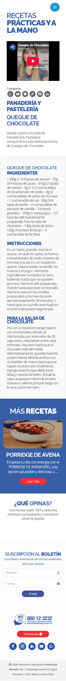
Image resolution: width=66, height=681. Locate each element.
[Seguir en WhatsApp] (51, 646)
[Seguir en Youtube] (41, 646)
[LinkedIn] (47, 95)
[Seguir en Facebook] (13, 646)
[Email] (17, 95)
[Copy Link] (32, 95)
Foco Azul (48, 674)
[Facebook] (40, 95)
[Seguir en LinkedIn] (32, 646)
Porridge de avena (33, 454)
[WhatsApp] (10, 95)
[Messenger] (25, 95)
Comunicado (31, 634)
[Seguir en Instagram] (22, 646)
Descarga (32, 669)
